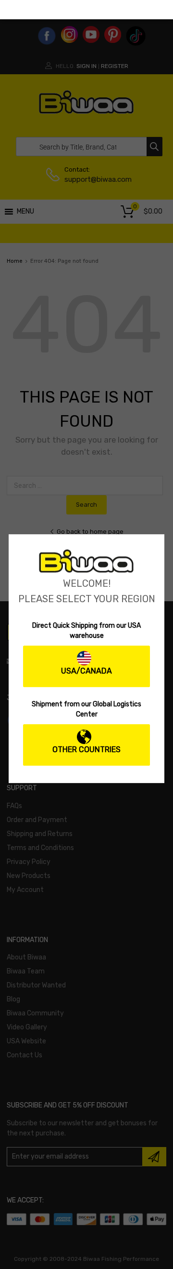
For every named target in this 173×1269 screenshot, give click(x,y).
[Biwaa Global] (86, 571)
